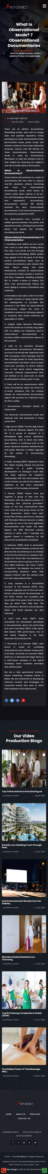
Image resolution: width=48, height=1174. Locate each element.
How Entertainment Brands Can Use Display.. (21, 902)
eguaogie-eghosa (18, 118)
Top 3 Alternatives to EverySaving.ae (22, 791)
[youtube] (35, 1142)
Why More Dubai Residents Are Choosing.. (18, 958)
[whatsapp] (44, 1170)
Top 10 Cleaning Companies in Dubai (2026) (22, 1014)
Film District (21, 1156)
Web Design (11, 1169)
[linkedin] (29, 1142)
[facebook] (12, 1142)
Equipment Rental (11, 1132)
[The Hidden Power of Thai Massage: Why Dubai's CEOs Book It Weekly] (24, 1046)
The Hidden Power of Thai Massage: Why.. (21, 1070)
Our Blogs (28, 50)
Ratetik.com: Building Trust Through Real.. (22, 846)
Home (16, 50)
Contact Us (24, 1118)
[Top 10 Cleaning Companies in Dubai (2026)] (24, 990)
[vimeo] (24, 1142)
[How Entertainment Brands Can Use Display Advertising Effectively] (24, 878)
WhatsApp (35, 1114)
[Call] (3, 1170)
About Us (20, 1114)
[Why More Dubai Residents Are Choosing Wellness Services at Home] (24, 934)
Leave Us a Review (24, 1136)
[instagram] (18, 1142)
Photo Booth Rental (32, 1132)
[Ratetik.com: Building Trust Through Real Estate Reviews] (24, 822)
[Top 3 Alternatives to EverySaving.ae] (24, 768)
